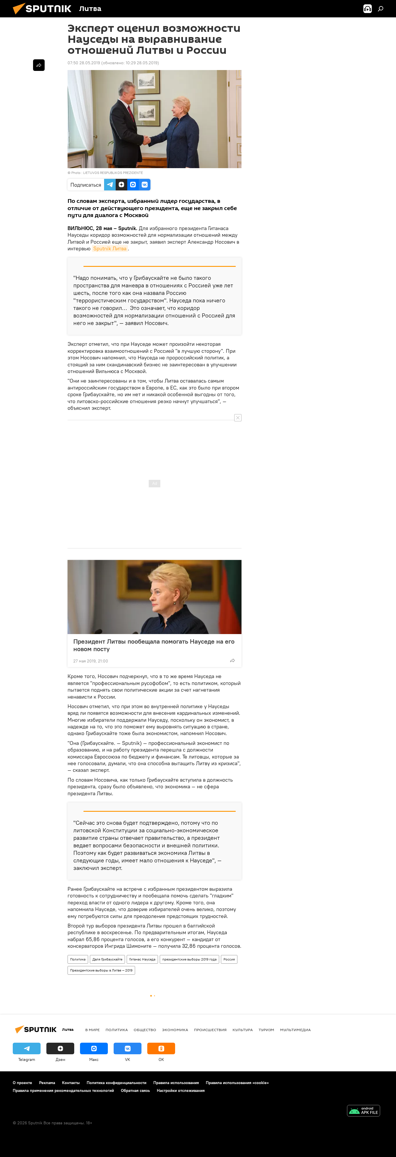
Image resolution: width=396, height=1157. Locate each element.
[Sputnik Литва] (44, 16)
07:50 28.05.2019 (84, 62)
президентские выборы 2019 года (189, 959)
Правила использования (176, 1082)
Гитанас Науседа (142, 959)
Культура (242, 1029)
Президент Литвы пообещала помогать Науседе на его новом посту (154, 645)
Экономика (175, 1029)
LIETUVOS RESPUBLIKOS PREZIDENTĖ (113, 172)
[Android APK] (363, 1111)
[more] (232, 660)
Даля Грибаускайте (107, 959)
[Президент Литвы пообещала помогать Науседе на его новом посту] (154, 597)
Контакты (71, 1082)
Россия (229, 959)
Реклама (47, 1082)
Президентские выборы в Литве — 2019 (101, 970)
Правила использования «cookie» (237, 1082)
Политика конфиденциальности (116, 1082)
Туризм (266, 1029)
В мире (92, 1029)
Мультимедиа (295, 1029)
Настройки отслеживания (181, 1090)
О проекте (22, 1082)
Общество (145, 1029)
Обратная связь (135, 1090)
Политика (78, 959)
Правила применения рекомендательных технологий (63, 1090)
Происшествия (210, 1029)
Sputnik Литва (109, 248)
